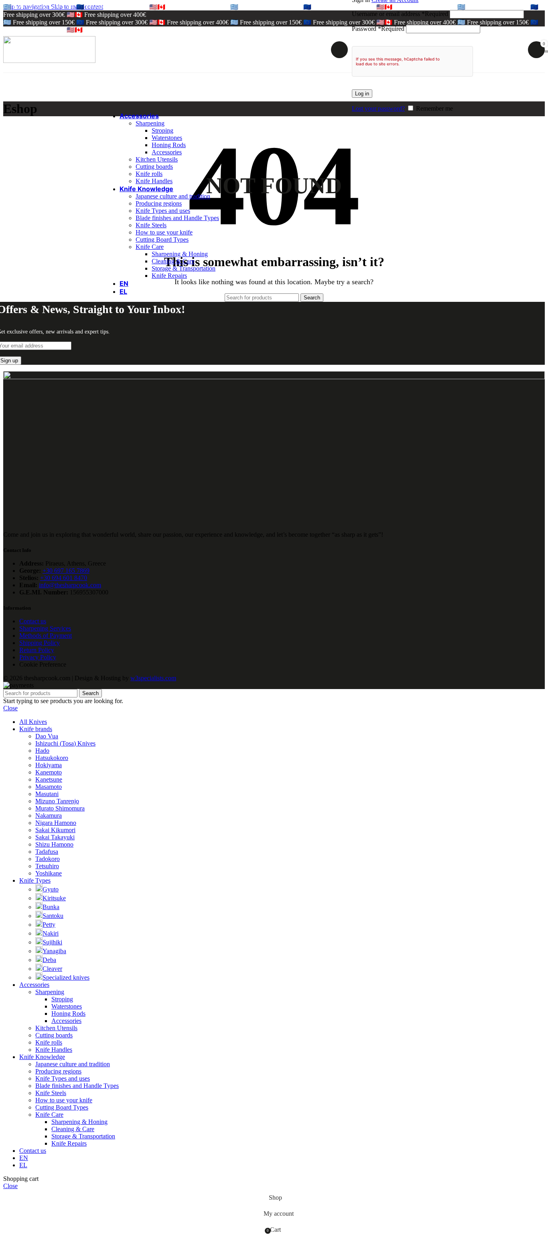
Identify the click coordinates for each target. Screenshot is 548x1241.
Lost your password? (378, 108)
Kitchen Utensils (157, 159)
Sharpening (150, 123)
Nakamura (48, 815)
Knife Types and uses (163, 210)
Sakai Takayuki (55, 837)
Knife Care (150, 246)
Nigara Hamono (55, 822)
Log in (362, 94)
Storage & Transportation (183, 268)
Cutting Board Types (162, 239)
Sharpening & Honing (180, 254)
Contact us (32, 621)
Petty (49, 924)
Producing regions (159, 203)
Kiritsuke (54, 898)
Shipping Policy (39, 642)
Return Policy (36, 650)
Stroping (162, 130)
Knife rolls (149, 173)
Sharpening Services (45, 628)
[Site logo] (49, 60)
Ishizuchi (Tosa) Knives (65, 743)
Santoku (53, 915)
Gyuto (51, 889)
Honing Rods (169, 144)
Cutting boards (154, 166)
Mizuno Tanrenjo (57, 801)
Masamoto (48, 786)
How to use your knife (164, 232)
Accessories (167, 152)
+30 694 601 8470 (63, 577)
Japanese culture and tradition (173, 196)
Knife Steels (151, 225)
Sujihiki (52, 942)
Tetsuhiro (47, 866)
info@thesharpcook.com (70, 585)
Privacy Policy (37, 657)
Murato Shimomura (60, 808)
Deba (49, 959)
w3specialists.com (153, 678)
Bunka (51, 906)
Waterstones (167, 137)
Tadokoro (47, 858)
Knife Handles (154, 181)
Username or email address (400, 13)
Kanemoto (48, 772)
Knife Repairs (169, 275)
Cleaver (52, 968)
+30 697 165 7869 (66, 570)
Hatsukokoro (51, 757)
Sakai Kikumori (55, 830)
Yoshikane (48, 873)
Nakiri (51, 933)
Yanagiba (54, 951)
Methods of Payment (45, 635)
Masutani (47, 793)
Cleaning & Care (173, 261)
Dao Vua (46, 736)
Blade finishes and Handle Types (177, 217)
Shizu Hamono (54, 844)
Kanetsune (48, 779)
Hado (42, 750)
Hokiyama (48, 765)
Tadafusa (46, 851)
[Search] (339, 50)
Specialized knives (66, 977)
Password (378, 28)
